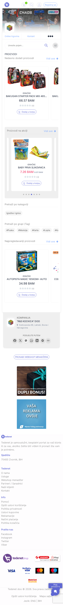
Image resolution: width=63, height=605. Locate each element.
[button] (14, 340)
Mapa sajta (46, 596)
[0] (23, 5)
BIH (40, 600)
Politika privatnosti (11, 508)
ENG (33, 600)
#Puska (10, 230)
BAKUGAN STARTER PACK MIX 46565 (27, 96)
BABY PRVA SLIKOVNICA (31, 167)
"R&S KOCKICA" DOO (28, 321)
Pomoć (5, 501)
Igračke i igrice (13, 213)
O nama (5, 472)
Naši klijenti (7, 487)
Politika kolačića (10, 522)
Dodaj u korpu (28, 112)
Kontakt (31, 36)
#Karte (35, 230)
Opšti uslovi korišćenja (13, 505)
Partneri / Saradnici (12, 483)
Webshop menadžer (12, 480)
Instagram (6, 537)
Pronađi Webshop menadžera (31, 357)
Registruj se (50, 5)
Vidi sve (51, 58)
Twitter (5, 541)
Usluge (5, 476)
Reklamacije (7, 515)
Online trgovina (12, 36)
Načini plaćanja (9, 519)
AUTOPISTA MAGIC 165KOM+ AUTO (27, 279)
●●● (50, 36)
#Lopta (46, 230)
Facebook (6, 534)
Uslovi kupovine (10, 512)
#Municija (22, 230)
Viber (4, 544)
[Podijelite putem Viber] (25, 340)
